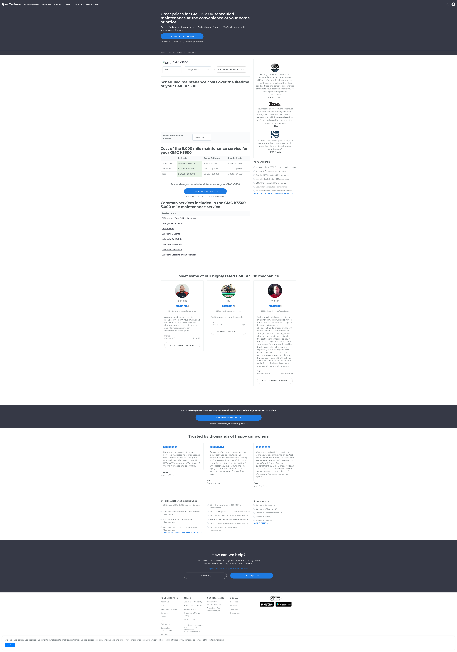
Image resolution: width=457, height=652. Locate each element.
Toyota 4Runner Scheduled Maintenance (274, 191)
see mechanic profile (182, 345)
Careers (164, 613)
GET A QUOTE (252, 575)
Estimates (165, 624)
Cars (163, 620)
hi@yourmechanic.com (237, 569)
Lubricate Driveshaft (172, 249)
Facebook (234, 602)
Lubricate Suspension (172, 244)
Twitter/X (234, 609)
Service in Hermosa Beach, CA (269, 513)
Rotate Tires (168, 228)
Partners (164, 634)
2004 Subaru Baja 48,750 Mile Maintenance (228, 515)
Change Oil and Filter (172, 223)
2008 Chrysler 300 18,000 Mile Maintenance (228, 523)
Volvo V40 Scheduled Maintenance (271, 171)
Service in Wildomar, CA (266, 509)
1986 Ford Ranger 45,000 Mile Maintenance (228, 519)
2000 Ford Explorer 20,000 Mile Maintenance (229, 511)
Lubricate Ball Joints (172, 239)
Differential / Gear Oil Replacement (179, 218)
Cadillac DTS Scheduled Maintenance (272, 175)
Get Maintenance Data (231, 69)
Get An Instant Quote (205, 191)
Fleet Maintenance (169, 609)
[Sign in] (453, 4)
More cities (260, 523)
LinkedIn (234, 605)
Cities (163, 617)
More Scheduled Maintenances (273, 193)
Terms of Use (189, 619)
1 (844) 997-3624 (217, 569)
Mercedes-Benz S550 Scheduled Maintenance (276, 167)
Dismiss (10, 645)
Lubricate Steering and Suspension (179, 255)
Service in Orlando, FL (265, 505)
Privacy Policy (190, 609)
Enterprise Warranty (193, 605)
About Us (165, 602)
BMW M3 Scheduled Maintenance (271, 183)
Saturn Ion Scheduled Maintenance (271, 187)
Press (163, 605)
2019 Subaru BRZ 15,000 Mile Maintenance (181, 505)
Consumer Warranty (193, 602)
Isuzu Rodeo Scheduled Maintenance (272, 179)
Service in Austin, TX (265, 517)
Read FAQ (205, 575)
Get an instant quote (182, 36)
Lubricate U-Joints (171, 234)
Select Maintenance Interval (173, 136)
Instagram (235, 613)
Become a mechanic (90, 4)
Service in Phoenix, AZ (265, 520)
